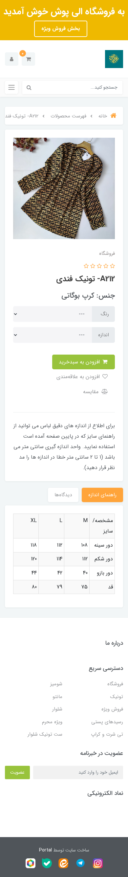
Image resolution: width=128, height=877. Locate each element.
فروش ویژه (112, 709)
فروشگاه (115, 684)
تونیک (116, 697)
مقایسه (91, 392)
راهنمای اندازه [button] (102, 495)
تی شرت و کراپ (107, 734)
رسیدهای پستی (107, 722)
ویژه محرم (52, 722)
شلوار (57, 709)
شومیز (56, 684)
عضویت (17, 772)
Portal (45, 850)
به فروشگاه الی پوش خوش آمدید (64, 12)
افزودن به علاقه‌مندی (78, 377)
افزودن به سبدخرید (80, 362)
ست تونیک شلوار (45, 734)
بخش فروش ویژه (60, 29)
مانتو (57, 697)
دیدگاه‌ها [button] (63, 495)
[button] (28, 59)
